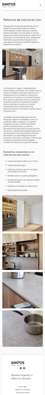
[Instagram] (21, 368)
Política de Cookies (22, 392)
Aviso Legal (22, 387)
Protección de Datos (22, 390)
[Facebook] (24, 368)
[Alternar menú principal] (40, 5)
